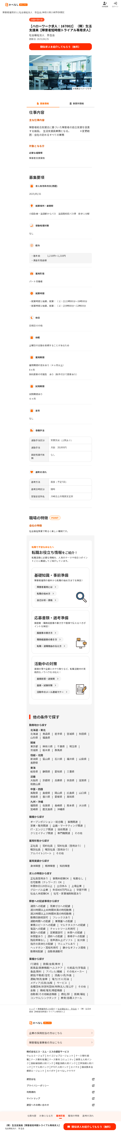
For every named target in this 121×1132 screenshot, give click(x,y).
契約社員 (48, 846)
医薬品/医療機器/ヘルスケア (46, 967)
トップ (32, 1008)
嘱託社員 (35, 849)
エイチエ (75, 1066)
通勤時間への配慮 (40, 921)
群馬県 (58, 750)
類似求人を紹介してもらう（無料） (60, 47)
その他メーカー (75, 971)
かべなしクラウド (66, 1070)
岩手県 (58, 734)
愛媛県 (58, 796)
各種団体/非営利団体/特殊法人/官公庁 (52, 986)
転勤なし (78, 878)
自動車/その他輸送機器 (43, 994)
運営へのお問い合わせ (38, 1104)
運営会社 (31, 1079)
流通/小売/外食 (63, 975)
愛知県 (58, 771)
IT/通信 (34, 964)
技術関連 (63, 829)
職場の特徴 (73, 1115)
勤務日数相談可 (39, 917)
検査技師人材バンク (65, 1063)
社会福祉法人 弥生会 (67, 1008)
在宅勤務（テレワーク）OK (46, 882)
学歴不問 (82, 890)
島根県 (46, 793)
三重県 (70, 771)
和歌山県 (35, 784)
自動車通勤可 (55, 951)
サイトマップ (33, 1098)
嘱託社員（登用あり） (57, 849)
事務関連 (73, 822)
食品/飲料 (35, 971)
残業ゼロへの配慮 (60, 906)
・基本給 (35, 255)
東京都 (34, 746)
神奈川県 (48, 746)
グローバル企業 (39, 890)
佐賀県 (46, 805)
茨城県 (34, 750)
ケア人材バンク (41, 1066)
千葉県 (61, 746)
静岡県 (46, 771)
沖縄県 (61, 809)
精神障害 (50, 866)
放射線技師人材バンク (42, 1063)
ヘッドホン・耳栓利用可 (44, 947)
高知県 (70, 796)
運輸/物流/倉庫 (38, 979)
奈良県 (70, 780)
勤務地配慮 (36, 951)
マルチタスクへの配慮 (72, 925)
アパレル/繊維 (54, 971)
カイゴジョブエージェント (60, 1055)
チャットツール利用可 (62, 928)
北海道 (34, 734)
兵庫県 (58, 780)
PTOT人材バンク (60, 1066)
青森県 (46, 734)
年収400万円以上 (62, 890)
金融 (32, 990)
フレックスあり (61, 917)
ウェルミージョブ (36, 1055)
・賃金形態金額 (39, 260)
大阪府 (34, 780)
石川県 (58, 759)
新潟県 (34, 759)
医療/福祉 (79, 994)
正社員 (34, 846)
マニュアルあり (66, 944)
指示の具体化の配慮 (41, 944)
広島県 (70, 793)
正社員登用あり (39, 878)
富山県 (46, 759)
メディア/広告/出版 (41, 983)
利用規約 (31, 1091)
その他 (78, 833)
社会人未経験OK (39, 893)
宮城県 (70, 734)
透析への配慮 (55, 936)
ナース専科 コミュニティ (61, 1059)
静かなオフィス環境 (74, 947)
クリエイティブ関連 (41, 833)
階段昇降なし (38, 940)
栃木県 (46, 750)
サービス (62, 983)
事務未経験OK (61, 878)
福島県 (46, 737)
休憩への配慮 (74, 932)
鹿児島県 (48, 809)
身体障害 (35, 866)
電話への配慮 (38, 928)
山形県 (34, 737)
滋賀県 (82, 780)
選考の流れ (88, 1115)
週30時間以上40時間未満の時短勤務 (50, 910)
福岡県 (34, 805)
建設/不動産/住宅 (40, 975)
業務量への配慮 (64, 921)
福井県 (70, 759)
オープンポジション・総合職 (46, 822)
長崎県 (58, 805)
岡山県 (58, 793)
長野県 (34, 763)
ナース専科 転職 (39, 1059)
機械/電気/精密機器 (51, 990)
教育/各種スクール (71, 998)
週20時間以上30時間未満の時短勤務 (50, 913)
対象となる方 (46, 1115)
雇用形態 (60, 1115)
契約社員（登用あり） (69, 846)
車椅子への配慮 (76, 936)
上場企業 (77, 886)
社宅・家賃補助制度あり (67, 893)
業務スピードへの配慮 (43, 925)
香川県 (46, 796)
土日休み (62, 886)
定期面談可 (56, 932)
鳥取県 (34, 793)
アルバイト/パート (41, 853)
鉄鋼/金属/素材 (51, 964)
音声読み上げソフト (61, 940)
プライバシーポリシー (38, 1085)
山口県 (82, 793)
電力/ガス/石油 (60, 979)
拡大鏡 (81, 940)
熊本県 (70, 805)
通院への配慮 (38, 906)
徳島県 (34, 796)
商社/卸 (65, 994)
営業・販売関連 (39, 825)
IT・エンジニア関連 (41, 829)
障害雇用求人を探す (46, 1008)
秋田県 (82, 734)
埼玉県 (73, 746)
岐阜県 (34, 771)
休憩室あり (36, 936)
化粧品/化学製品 (76, 967)
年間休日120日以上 (41, 886)
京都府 (46, 780)
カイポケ (51, 1070)
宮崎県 (34, 809)
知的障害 (65, 866)
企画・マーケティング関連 (68, 825)
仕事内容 (31, 1115)
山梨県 (82, 759)
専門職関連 (64, 833)
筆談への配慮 (38, 932)
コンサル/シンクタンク (43, 998)
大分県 (82, 805)
